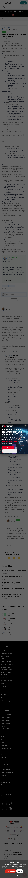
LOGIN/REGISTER (8, 447)
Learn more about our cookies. (19, 867)
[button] (14, 875)
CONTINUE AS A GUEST (10, 451)
